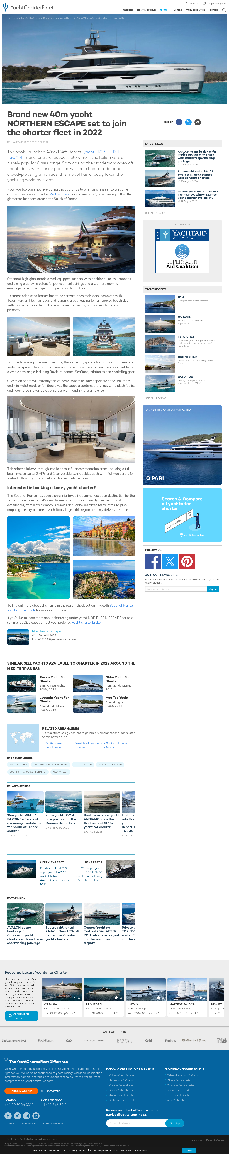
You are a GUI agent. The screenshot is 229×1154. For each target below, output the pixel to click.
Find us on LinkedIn (36, 1115)
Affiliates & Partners (53, 1123)
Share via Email (197, 122)
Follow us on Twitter (17, 1115)
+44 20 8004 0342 (18, 1104)
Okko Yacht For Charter (118, 679)
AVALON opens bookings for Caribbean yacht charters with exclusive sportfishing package (197, 156)
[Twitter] (170, 561)
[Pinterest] (187, 561)
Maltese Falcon (182, 1004)
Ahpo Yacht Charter (178, 1100)
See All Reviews (156, 398)
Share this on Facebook (179, 122)
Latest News (154, 143)
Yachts (128, 10)
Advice (214, 10)
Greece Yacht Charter (121, 1090)
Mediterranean (59, 194)
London (10, 1100)
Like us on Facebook (8, 1115)
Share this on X (188, 122)
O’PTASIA (184, 317)
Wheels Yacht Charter (179, 1079)
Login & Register (217, 3)
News (163, 10)
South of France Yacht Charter (28, 772)
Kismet (216, 1004)
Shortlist (194, 3)
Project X (94, 1004)
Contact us (53, 1091)
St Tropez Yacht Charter (122, 1074)
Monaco (111, 747)
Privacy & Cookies (215, 1139)
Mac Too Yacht (117, 698)
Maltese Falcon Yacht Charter (183, 1074)
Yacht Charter (18, 764)
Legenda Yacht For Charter (54, 699)
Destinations (146, 10)
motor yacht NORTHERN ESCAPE (51, 764)
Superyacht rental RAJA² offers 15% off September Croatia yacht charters (195, 174)
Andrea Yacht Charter (179, 1090)
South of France (116, 743)
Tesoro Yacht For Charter (53, 679)
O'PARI (182, 297)
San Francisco (51, 1100)
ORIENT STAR (187, 357)
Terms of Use (195, 1139)
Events (177, 10)
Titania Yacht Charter (178, 1095)
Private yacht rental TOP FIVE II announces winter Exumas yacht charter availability (198, 194)
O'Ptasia (50, 1004)
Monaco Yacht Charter (121, 1079)
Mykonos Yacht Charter (121, 1095)
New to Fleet (60, 772)
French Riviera (54, 747)
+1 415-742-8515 (54, 1104)
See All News (154, 212)
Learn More (141, 1150)
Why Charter (195, 10)
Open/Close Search (224, 10)
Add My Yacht (30, 1123)
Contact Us (11, 1123)
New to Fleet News (30, 17)
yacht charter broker (86, 622)
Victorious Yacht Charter (180, 1084)
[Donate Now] (182, 251)
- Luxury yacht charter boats (35, 7)
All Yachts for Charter (21, 1015)
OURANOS (185, 377)
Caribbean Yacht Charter (122, 1100)
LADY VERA (186, 337)
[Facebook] (153, 561)
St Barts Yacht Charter (121, 1084)
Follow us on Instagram (26, 1115)
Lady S (133, 1004)
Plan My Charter (21, 1091)
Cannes (80, 747)
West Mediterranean (88, 743)
